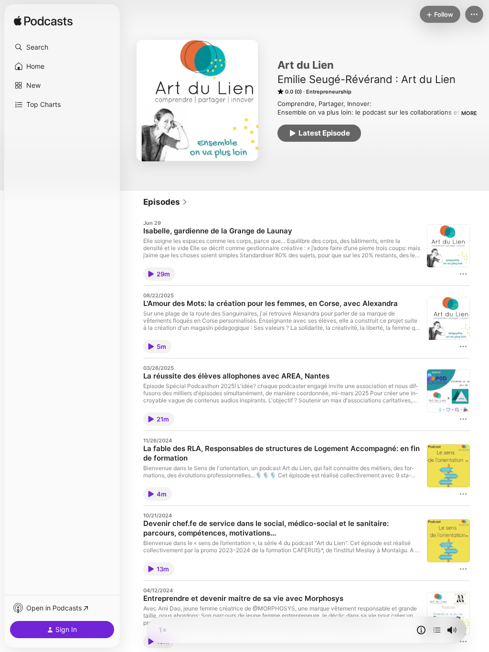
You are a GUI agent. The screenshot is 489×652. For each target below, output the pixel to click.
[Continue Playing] (437, 630)
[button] (62, 47)
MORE (469, 113)
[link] (165, 202)
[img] (43, 21)
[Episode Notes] (421, 630)
